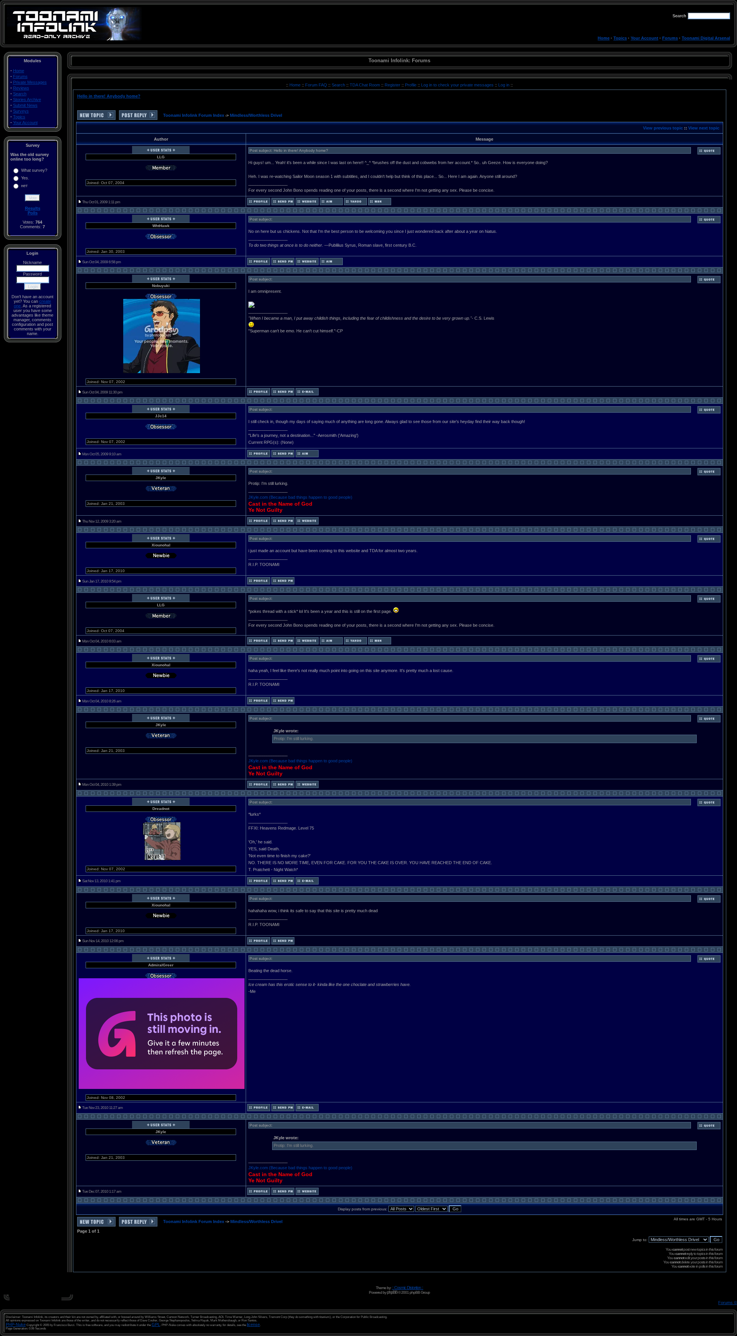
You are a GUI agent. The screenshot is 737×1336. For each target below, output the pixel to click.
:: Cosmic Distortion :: (407, 1287)
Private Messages (30, 82)
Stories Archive (27, 99)
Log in (503, 85)
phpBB (392, 1292)
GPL (156, 1324)
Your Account (644, 38)
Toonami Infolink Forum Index (193, 115)
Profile (411, 85)
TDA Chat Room (365, 85)
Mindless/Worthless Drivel (256, 115)
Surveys (21, 111)
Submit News (25, 105)
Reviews (21, 88)
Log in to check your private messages (458, 85)
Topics (620, 38)
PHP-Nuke (16, 1324)
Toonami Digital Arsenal (706, 38)
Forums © (727, 1302)
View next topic (703, 128)
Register (393, 85)
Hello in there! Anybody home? (108, 96)
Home (604, 38)
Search (19, 93)
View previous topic (663, 128)
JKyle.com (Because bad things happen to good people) (300, 497)
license (253, 1324)
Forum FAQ (316, 85)
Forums (670, 38)
